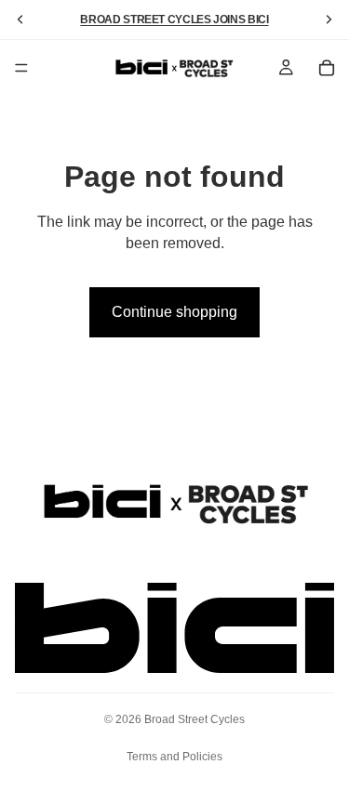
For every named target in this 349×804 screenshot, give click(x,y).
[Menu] (21, 67)
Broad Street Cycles (194, 719)
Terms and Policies (174, 756)
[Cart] (326, 67)
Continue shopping (174, 312)
